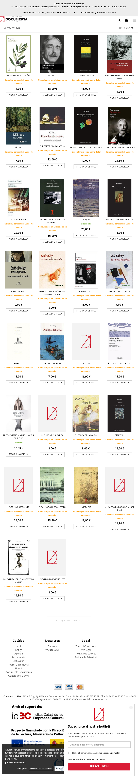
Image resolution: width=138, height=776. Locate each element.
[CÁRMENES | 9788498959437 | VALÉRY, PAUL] (119, 413)
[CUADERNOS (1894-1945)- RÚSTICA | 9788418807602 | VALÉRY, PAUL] (119, 126)
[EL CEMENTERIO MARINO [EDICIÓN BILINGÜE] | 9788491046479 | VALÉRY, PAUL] (18, 413)
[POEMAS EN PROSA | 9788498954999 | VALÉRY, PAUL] (86, 54)
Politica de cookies (86, 653)
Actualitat (18, 661)
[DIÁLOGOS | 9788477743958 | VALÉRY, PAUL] (18, 126)
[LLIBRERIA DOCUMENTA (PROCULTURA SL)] (13, 19)
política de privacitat (110, 753)
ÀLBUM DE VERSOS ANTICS (119, 363)
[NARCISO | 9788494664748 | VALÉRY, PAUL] (86, 341)
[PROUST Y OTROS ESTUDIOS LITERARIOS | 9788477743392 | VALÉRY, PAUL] (52, 197)
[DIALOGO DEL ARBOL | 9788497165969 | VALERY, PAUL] (52, 341)
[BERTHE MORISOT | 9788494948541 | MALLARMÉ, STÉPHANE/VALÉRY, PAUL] (18, 270)
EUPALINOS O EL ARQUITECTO (52, 507)
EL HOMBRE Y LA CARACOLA (52, 146)
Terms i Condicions (85, 646)
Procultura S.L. (52, 649)
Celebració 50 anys (18, 675)
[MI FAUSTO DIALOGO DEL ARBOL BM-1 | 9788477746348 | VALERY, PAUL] (119, 485)
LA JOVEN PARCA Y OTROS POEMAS (85, 147)
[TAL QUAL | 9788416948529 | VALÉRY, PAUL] (86, 197)
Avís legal (86, 649)
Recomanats (18, 657)
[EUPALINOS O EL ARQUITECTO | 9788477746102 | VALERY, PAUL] (52, 485)
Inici (18, 646)
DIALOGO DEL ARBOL (52, 363)
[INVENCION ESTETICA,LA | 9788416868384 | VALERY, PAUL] (119, 270)
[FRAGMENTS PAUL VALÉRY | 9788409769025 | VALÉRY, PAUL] (18, 54)
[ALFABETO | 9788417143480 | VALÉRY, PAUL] (18, 341)
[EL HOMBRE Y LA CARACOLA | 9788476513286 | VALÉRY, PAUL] (52, 125)
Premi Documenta (19, 664)
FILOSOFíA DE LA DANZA (86, 435)
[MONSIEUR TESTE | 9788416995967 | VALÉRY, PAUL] (86, 270)
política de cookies (15, 762)
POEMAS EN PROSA (85, 75)
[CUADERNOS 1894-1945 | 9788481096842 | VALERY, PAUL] (18, 485)
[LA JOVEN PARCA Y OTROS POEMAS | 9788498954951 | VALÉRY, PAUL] (86, 126)
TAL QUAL (85, 219)
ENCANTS (52, 75)
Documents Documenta (18, 672)
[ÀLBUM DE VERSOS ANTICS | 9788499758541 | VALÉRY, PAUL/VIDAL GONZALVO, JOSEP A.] (119, 341)
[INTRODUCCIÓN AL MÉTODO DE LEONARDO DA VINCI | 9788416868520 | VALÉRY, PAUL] (52, 270)
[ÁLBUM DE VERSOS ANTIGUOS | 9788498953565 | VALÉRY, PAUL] (119, 197)
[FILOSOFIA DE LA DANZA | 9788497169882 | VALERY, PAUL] (52, 413)
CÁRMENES (119, 435)
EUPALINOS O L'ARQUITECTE (52, 579)
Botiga (18, 649)
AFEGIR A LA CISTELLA (18, 95)
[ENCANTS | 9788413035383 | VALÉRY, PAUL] (52, 54)
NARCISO (86, 363)
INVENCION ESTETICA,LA (119, 291)
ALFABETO (18, 363)
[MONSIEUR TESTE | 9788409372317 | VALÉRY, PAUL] (18, 197)
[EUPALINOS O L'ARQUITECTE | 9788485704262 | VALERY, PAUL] (52, 557)
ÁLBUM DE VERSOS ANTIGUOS (119, 219)
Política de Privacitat (86, 657)
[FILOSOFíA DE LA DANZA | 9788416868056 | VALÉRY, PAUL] (86, 413)
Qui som (52, 646)
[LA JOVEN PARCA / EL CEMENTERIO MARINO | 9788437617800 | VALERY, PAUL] (18, 557)
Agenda (18, 653)
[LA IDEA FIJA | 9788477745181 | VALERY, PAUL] (86, 485)
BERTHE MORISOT (19, 291)
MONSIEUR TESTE (18, 219)
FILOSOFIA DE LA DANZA (52, 435)
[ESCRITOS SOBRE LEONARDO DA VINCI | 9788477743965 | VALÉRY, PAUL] (119, 54)
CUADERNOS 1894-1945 (18, 507)
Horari (18, 668)
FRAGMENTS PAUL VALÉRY (18, 75)
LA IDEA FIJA (86, 507)
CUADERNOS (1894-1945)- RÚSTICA (120, 147)
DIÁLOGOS (18, 147)
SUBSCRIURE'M (99, 766)
